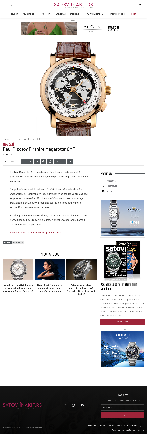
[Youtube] (103, 191)
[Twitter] (30, 161)
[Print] (70, 161)
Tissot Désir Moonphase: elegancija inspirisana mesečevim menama (50, 288)
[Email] (57, 161)
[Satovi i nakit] (73, 5)
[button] (140, 5)
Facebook (111, 181)
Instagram (112, 186)
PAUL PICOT (18, 242)
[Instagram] (103, 186)
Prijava (122, 415)
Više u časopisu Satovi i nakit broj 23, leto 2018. (35, 232)
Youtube (111, 191)
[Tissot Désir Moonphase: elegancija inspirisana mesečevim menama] (50, 269)
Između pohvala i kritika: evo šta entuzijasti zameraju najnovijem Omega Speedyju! (18, 288)
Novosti (6, 139)
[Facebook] (24, 161)
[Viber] (43, 161)
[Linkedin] (37, 161)
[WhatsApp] (50, 161)
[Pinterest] (63, 161)
